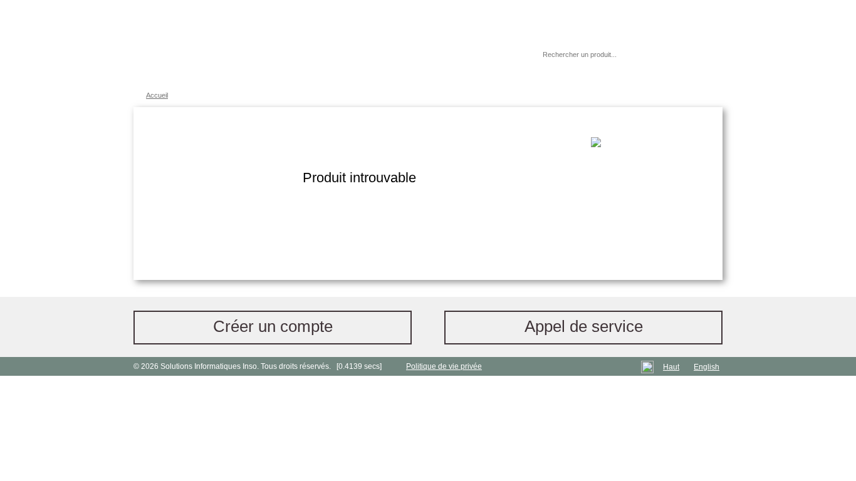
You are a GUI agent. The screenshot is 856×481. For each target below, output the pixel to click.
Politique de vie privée (444, 366)
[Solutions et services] (318, 44)
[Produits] (427, 44)
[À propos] (496, 54)
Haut (671, 367)
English (706, 367)
